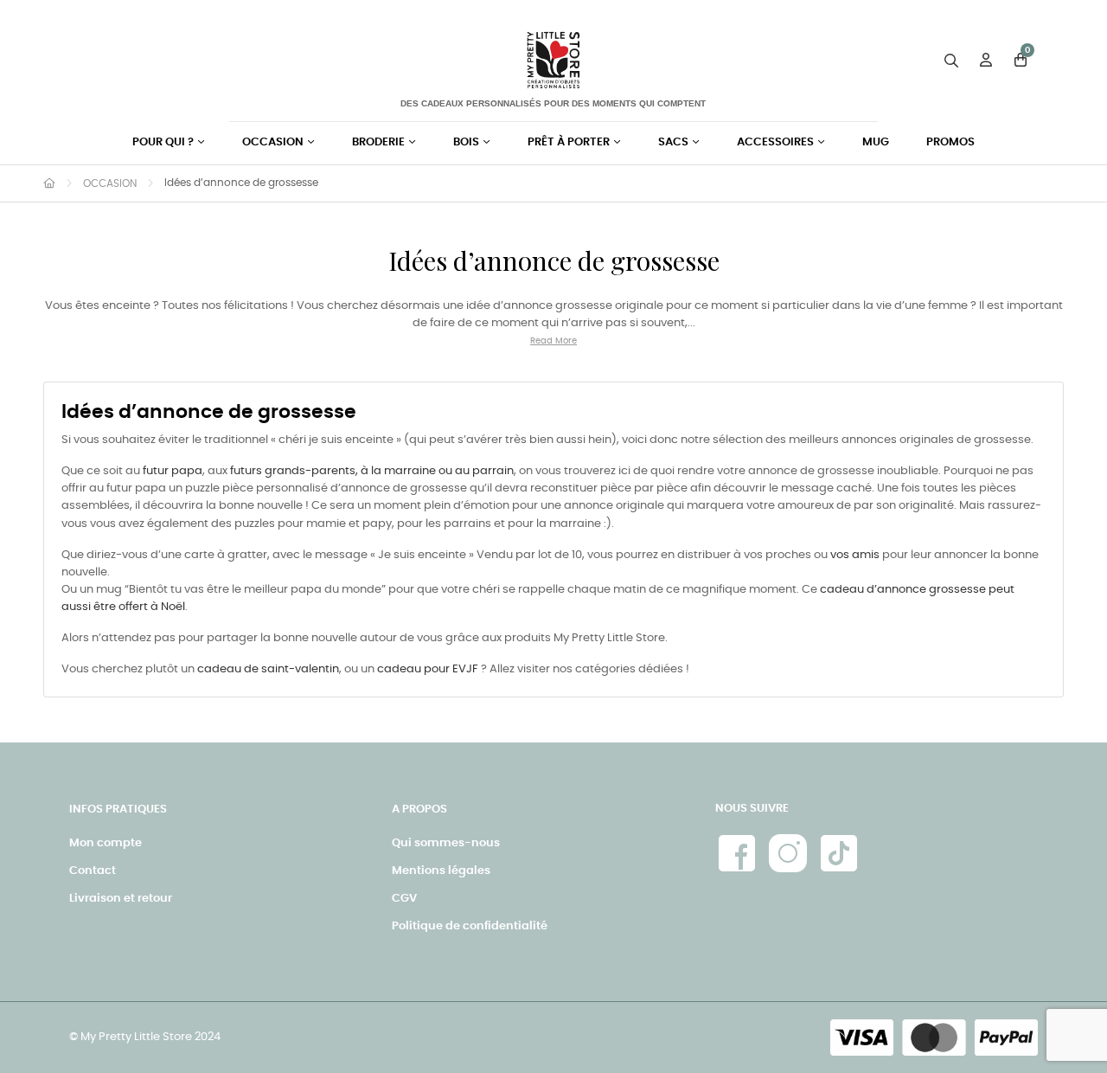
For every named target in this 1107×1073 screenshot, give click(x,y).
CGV (404, 898)
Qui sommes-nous (446, 843)
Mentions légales (441, 871)
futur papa (172, 471)
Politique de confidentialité (469, 926)
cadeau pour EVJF (427, 669)
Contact (92, 871)
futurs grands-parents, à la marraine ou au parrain (372, 471)
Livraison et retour (120, 898)
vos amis (855, 555)
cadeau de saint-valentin (268, 669)
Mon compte (105, 843)
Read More (553, 341)
